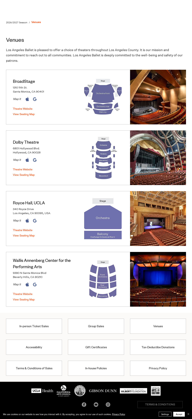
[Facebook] (84, 404)
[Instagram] (108, 404)
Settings (165, 414)
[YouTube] (96, 404)
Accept (179, 414)
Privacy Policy (118, 414)
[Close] (188, 414)
